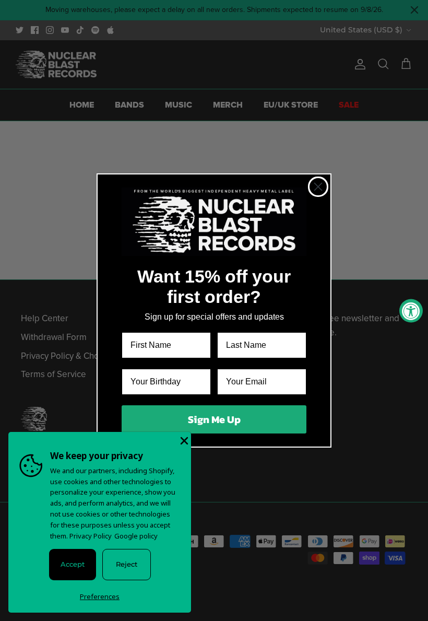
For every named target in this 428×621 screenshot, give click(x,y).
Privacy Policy (90, 536)
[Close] (183, 440)
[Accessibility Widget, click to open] (411, 310)
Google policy (136, 536)
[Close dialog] (318, 187)
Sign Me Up (214, 419)
